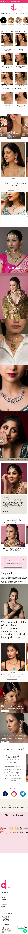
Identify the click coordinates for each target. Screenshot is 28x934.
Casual (14, 267)
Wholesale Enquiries (5, 902)
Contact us (3, 899)
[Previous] (2, 125)
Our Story (3, 897)
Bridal (14, 243)
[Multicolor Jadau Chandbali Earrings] (7, 39)
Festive (14, 235)
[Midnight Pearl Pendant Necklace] (7, 78)
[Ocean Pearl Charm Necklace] (21, 98)
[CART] (26, 7)
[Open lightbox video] (3, 20)
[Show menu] (2, 7)
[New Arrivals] (13, 159)
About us (3, 895)
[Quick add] (2, 44)
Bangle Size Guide (5, 908)
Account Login (4, 904)
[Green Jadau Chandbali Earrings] (7, 59)
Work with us (4, 906)
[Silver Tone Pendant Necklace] (21, 78)
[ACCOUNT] (23, 7)
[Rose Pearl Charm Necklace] (7, 98)
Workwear (14, 251)
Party (14, 259)
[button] (5, 7)
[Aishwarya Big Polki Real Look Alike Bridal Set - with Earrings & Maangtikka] (13, 535)
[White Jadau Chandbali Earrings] (21, 39)
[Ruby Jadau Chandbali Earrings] (21, 59)
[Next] (26, 125)
